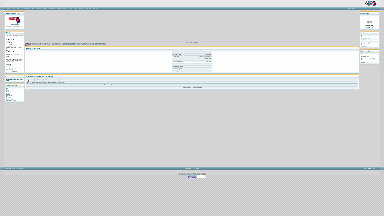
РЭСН (7, 91)
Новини (363, 45)
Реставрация (9, 95)
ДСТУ (7, 89)
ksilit (12, 39)
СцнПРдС (8, 97)
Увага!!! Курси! (365, 43)
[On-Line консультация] (192, 42)
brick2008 (9, 45)
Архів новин (364, 46)
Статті (362, 35)
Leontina (8, 64)
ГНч (7, 88)
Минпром (8, 96)
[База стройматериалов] (201, 178)
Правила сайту (364, 37)
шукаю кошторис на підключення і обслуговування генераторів (46, 45)
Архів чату (14, 71)
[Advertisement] (14, 134)
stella (7, 56)
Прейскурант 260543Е (11, 100)
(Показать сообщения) (117, 85)
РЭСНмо (8, 93)
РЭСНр (8, 94)
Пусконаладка (9, 99)
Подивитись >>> (365, 62)
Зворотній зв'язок (365, 38)
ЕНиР (7, 90)
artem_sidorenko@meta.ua (205, 56)
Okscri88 (373, 59)
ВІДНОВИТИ (369, 27)
